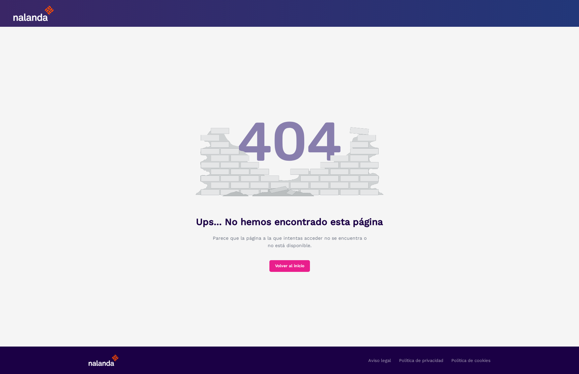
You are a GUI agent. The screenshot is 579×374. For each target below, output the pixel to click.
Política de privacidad (421, 360)
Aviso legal (379, 360)
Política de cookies (471, 360)
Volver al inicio (289, 266)
